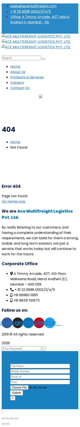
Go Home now (13, 201)
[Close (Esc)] (3, 418)
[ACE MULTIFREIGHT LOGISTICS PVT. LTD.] (36, 36)
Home (15, 142)
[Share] (7, 418)
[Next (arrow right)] (7, 423)
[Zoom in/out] (16, 418)
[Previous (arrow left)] (3, 423)
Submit (16, 392)
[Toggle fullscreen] (12, 418)
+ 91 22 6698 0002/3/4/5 (30, 11)
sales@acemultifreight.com (33, 6)
